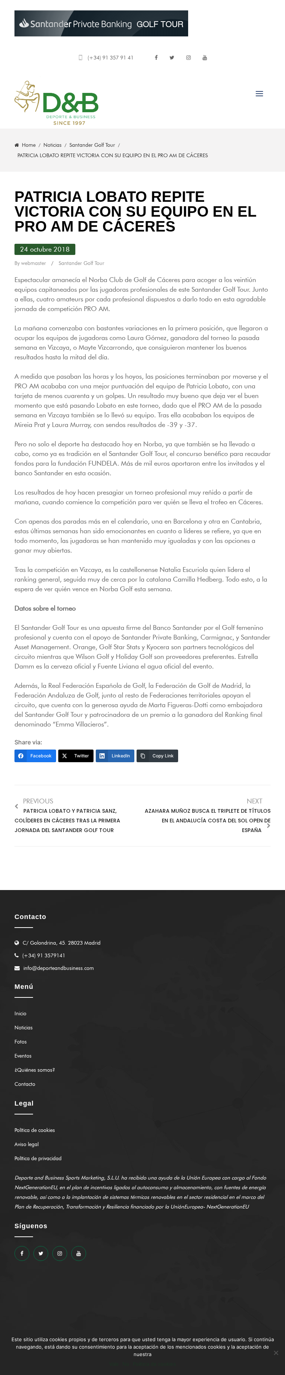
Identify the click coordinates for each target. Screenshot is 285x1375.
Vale (114, 1364)
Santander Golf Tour (81, 263)
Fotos (20, 1042)
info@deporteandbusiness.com (58, 968)
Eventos (23, 1056)
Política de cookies (34, 1130)
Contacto (24, 1084)
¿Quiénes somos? (34, 1070)
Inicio (20, 1013)
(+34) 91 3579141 (43, 955)
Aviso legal (26, 1144)
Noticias (23, 1028)
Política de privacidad (38, 1158)
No (125, 1364)
